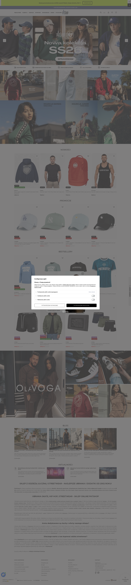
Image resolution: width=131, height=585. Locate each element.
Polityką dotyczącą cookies (69, 284)
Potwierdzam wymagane (50, 305)
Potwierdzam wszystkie (81, 305)
